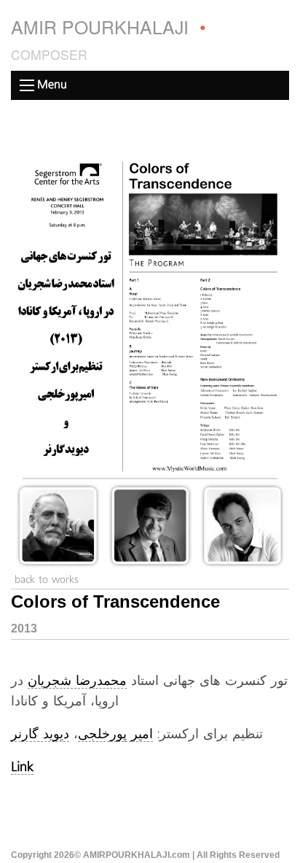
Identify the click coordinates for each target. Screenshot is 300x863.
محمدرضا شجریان (77, 681)
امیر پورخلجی (115, 734)
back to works (47, 580)
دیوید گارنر (40, 734)
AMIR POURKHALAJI (108, 38)
